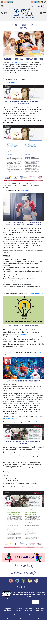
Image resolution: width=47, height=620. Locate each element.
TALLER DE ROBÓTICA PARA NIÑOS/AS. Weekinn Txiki (23, 59)
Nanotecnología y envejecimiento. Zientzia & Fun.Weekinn (24, 102)
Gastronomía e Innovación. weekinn (23, 326)
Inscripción (25, 190)
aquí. (35, 422)
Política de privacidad (28, 609)
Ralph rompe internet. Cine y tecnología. (24, 381)
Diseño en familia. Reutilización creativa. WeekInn (23, 442)
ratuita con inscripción (35, 293)
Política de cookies (19, 609)
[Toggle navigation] (44, 13)
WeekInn (25, 111)
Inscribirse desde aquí (10, 82)
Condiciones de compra (40, 609)
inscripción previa (11, 419)
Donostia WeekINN (17, 63)
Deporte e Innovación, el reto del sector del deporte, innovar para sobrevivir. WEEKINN (23, 224)
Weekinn (16, 455)
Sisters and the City (8, 609)
